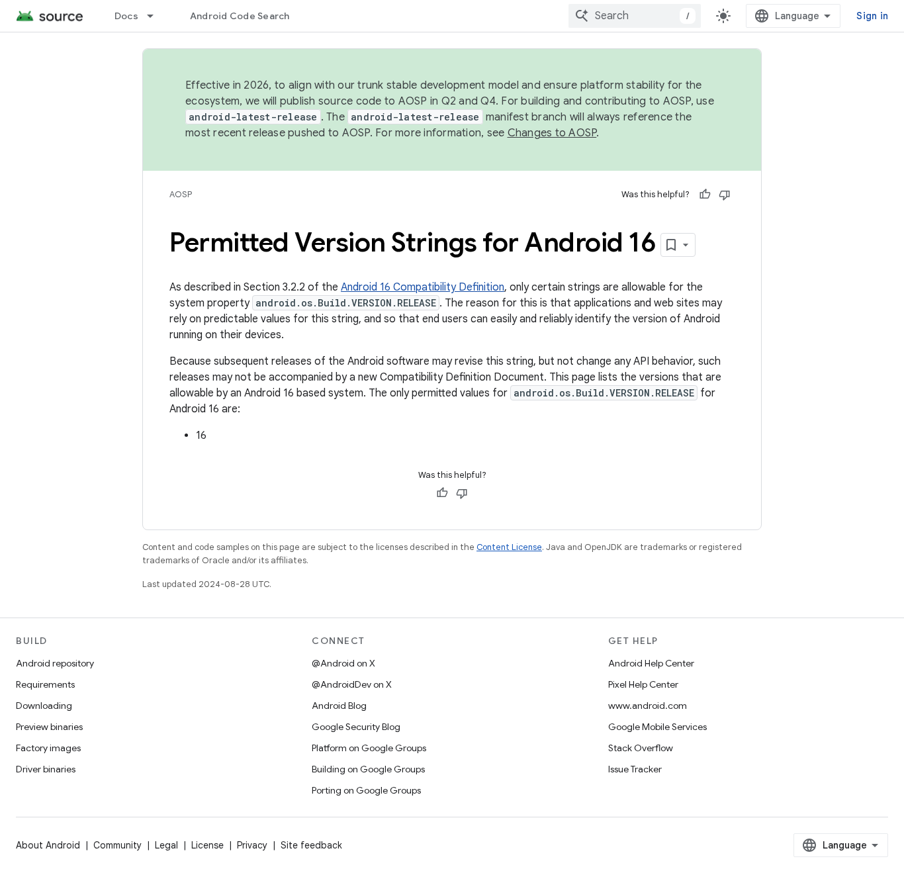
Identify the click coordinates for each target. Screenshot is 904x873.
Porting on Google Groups (366, 790)
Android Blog (339, 706)
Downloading (44, 706)
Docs (126, 16)
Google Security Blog (356, 727)
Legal (166, 845)
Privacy (252, 845)
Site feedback (311, 845)
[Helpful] (705, 195)
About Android (48, 845)
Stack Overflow (640, 748)
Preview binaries (49, 727)
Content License (509, 547)
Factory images (48, 748)
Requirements (45, 684)
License (207, 845)
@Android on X (343, 663)
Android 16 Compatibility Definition (422, 287)
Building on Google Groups (368, 769)
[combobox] (634, 16)
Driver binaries (45, 769)
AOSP (180, 194)
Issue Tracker (635, 769)
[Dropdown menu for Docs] (156, 16)
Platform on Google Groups (369, 748)
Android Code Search (240, 16)
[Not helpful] (725, 195)
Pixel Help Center (643, 684)
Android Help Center (651, 663)
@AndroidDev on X (352, 684)
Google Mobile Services (657, 727)
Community (117, 845)
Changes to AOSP (552, 133)
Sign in (872, 16)
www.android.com (647, 706)
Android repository (55, 663)
